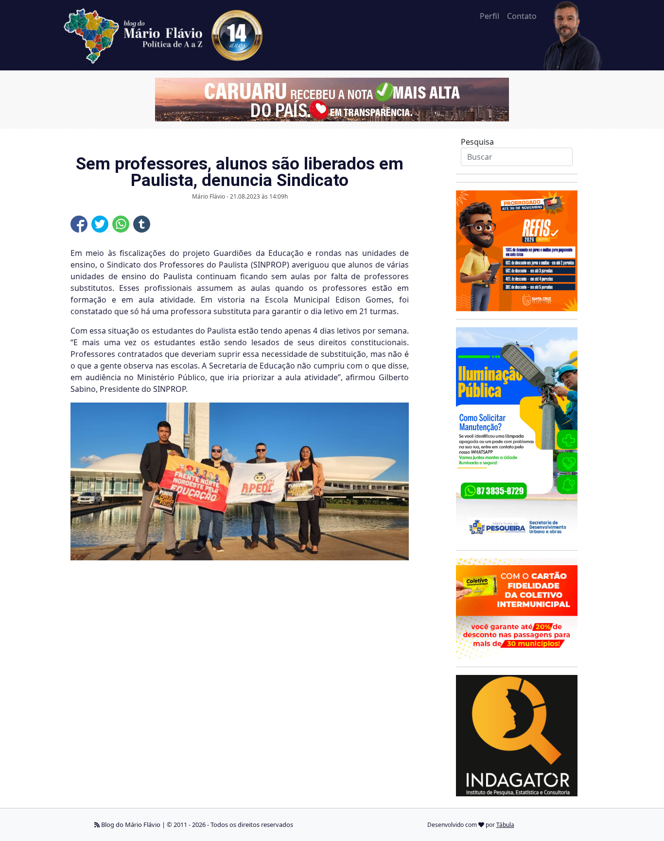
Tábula (505, 825)
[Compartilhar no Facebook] (78, 224)
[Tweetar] (99, 224)
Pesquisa (477, 141)
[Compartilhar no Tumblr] (141, 224)
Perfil (489, 16)
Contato (522, 16)
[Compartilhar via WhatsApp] (120, 224)
